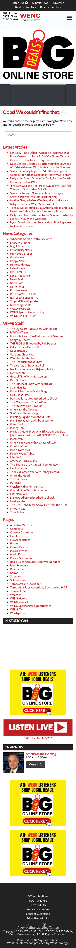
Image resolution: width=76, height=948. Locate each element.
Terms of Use (18, 591)
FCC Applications (20, 540)
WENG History (18, 598)
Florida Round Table (22, 453)
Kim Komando (18, 468)
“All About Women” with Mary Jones (31, 239)
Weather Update (20, 308)
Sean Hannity (18, 387)
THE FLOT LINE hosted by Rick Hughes (33, 343)
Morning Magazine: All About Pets (30, 417)
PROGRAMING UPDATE (24, 294)
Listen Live (18, 3)
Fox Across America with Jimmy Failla (31, 369)
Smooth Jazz (18, 508)
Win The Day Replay (22, 358)
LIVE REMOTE (18, 272)
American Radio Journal (23, 461)
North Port (16, 283)
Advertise (58, 3)
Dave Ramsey (18, 351)
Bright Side (16, 246)
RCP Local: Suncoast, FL (24, 297)
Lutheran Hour (18, 494)
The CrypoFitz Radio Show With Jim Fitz (34, 329)
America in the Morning (23, 409)
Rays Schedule (19, 565)
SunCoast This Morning (24, 413)
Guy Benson (17, 373)
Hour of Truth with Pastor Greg (28, 391)
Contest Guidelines (21, 532)
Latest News (17, 268)
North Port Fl (17, 286)
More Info (36, 764)
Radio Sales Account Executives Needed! (35, 562)
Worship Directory (21, 613)
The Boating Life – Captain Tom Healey (34, 464)
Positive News (18, 290)
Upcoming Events (20, 305)
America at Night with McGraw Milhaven (33, 442)
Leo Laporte (17, 501)
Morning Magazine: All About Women (32, 420)
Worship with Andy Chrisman (27, 486)
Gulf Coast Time (20, 395)
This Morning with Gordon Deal (28, 402)
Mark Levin (16, 439)
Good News (17, 257)
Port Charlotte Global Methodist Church (34, 398)
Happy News (18, 261)
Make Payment (19, 551)
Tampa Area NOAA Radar (25, 584)
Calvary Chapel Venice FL (25, 347)
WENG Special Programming (27, 312)
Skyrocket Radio (47, 940)
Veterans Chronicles (22, 354)
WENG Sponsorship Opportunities (30, 606)
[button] (69, 18)
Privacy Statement (21, 558)
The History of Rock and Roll (27, 365)
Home (14, 543)
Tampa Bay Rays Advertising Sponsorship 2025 (38, 587)
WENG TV (16, 609)
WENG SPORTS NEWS (23, 316)
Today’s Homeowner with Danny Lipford (34, 472)
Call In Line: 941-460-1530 (38, 738)
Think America (18, 479)
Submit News (40, 3)
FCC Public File (38, 900)
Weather (15, 595)
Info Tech (16, 457)
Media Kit (15, 554)
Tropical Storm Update (24, 301)
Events (14, 536)
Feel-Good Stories (21, 253)
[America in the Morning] (13, 762)
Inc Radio (15, 483)
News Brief (16, 279)
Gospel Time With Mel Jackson (28, 376)
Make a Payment (20, 547)
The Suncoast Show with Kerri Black (31, 384)
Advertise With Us (21, 525)
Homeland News (20, 264)
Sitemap (15, 576)
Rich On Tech (18, 380)
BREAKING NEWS (20, 242)
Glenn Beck (17, 424)
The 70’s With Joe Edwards (26, 406)
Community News (21, 250)
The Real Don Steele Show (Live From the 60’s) (38, 505)
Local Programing (20, 275)
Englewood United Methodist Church (32, 497)
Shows (14, 573)
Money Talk (17, 428)
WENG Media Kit (20, 602)
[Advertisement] (38, 55)
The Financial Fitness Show (26, 362)
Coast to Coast (19, 446)
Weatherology (59, 943)
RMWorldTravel (19, 332)
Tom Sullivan (17, 512)
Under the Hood (20, 475)
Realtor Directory (25, 7)
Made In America (20, 450)
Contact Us (17, 528)
